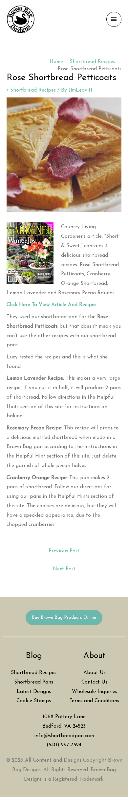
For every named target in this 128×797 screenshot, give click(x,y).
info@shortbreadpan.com (64, 735)
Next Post (64, 569)
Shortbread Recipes (33, 90)
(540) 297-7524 (64, 745)
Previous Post (64, 551)
